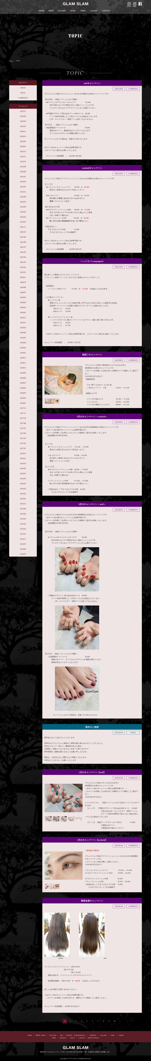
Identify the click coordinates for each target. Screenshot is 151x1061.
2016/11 (23, 458)
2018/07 (23, 383)
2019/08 (23, 333)
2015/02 (23, 529)
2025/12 (23, 111)
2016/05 (23, 479)
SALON (72, 1038)
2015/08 (23, 509)
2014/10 (23, 544)
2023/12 (23, 151)
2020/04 (23, 302)
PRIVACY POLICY (93, 1038)
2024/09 (23, 141)
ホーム (11, 61)
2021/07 (23, 247)
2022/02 (23, 217)
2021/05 (23, 252)
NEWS (23, 88)
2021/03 (23, 262)
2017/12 (23, 408)
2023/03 (23, 182)
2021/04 (23, 257)
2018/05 (23, 393)
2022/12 (23, 192)
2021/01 (23, 272)
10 (114, 1021)
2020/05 (23, 297)
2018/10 (23, 368)
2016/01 (23, 499)
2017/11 (23, 413)
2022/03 (23, 212)
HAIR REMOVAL (79, 1035)
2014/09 (23, 549)
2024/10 (23, 136)
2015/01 (23, 534)
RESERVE (93, 1035)
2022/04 (23, 207)
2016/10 (23, 463)
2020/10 (23, 282)
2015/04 (23, 524)
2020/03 (23, 307)
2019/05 (23, 338)
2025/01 (23, 126)
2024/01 (23, 146)
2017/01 (23, 448)
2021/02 (23, 267)
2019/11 (23, 322)
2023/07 (23, 177)
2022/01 (23, 222)
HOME (30, 1035)
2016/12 (23, 453)
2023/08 (23, 172)
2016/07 (23, 473)
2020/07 (23, 292)
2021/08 (23, 242)
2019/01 (23, 353)
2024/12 (23, 131)
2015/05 (23, 519)
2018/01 (23, 403)
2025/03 (23, 121)
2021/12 (23, 227)
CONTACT (82, 1038)
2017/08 (23, 423)
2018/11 (23, 363)
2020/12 (23, 277)
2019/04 (23, 343)
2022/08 (23, 197)
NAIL (61, 1035)
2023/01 (23, 187)
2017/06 (23, 433)
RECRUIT (63, 1038)
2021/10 (23, 232)
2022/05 (23, 202)
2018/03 (23, 398)
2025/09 (23, 116)
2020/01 (23, 312)
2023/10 (23, 161)
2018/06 (23, 388)
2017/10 (23, 418)
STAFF (54, 1038)
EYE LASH (52, 1035)
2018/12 (23, 358)
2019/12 (23, 318)
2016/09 (23, 468)
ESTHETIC (69, 1035)
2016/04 (23, 484)
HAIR (43, 1035)
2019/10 (23, 328)
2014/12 (23, 539)
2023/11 (23, 156)
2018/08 (23, 378)
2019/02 (23, 348)
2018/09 (23, 373)
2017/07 (23, 428)
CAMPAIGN (23, 98)
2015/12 (23, 504)
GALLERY (103, 1035)
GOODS (121, 1035)
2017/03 (23, 438)
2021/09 (23, 237)
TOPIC (113, 1035)
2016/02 (23, 494)
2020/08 (23, 287)
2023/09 (23, 167)
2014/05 (23, 554)
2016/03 (23, 489)
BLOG (23, 93)
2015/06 (23, 514)
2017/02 (23, 443)
